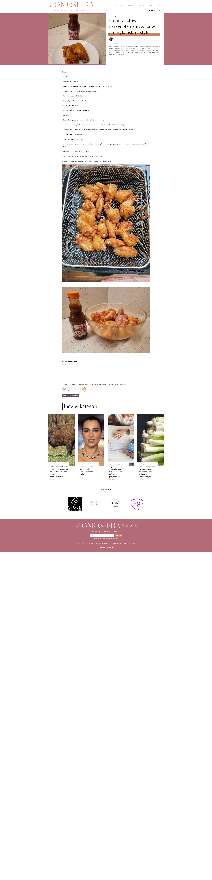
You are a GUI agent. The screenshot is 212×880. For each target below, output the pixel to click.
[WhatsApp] (118, 59)
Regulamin (132, 543)
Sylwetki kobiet (85, 464)
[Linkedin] (154, 11)
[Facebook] (149, 11)
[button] (162, 10)
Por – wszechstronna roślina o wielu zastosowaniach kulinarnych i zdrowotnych (147, 472)
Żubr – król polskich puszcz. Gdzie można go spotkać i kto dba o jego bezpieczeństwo (59, 472)
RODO (125, 543)
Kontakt (98, 543)
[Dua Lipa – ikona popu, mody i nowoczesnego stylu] (91, 440)
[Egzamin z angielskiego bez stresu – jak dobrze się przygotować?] (121, 440)
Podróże (53, 464)
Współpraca (105, 543)
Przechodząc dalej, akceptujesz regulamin (106, 538)
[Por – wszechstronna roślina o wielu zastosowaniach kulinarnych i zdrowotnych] (150, 440)
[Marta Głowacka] (111, 39)
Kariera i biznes (114, 464)
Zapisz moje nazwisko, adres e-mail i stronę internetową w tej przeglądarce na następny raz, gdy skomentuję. (95, 384)
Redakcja (53, 480)
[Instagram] (152, 11)
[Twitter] (135, 525)
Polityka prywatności (116, 543)
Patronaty (91, 543)
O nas (78, 543)
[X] (157, 11)
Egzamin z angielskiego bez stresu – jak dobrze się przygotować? (115, 472)
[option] (78, 505)
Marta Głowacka (117, 39)
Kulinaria (113, 16)
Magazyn (84, 543)
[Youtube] (159, 11)
